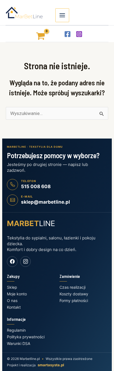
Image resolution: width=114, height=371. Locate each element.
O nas (12, 300)
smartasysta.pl (51, 365)
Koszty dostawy (73, 293)
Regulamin (16, 330)
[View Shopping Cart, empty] (35, 34)
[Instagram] (79, 34)
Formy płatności (73, 300)
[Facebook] (67, 34)
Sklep (12, 287)
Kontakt (14, 307)
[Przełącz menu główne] (62, 15)
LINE (31, 223)
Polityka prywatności (26, 336)
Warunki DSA (18, 343)
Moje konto (17, 293)
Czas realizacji (72, 287)
